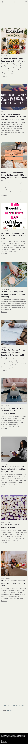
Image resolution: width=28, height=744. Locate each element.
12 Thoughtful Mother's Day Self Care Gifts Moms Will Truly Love (13, 236)
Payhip (9, 710)
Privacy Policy (14, 705)
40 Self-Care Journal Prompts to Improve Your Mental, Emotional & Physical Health (13, 352)
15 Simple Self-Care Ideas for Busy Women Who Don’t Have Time (13, 583)
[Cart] (26, 1)
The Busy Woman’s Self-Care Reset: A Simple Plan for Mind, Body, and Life (13, 469)
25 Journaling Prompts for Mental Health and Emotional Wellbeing (13, 294)
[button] (11, 710)
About (5, 705)
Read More (4, 76)
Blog (9, 705)
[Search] (23, 1)
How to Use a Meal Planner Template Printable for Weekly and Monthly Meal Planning (13, 116)
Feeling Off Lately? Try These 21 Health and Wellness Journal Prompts (13, 410)
